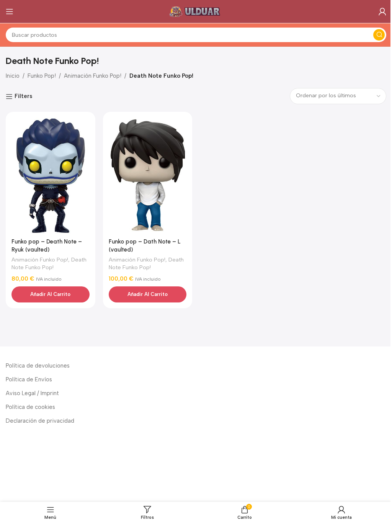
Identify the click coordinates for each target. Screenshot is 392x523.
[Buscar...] (379, 35)
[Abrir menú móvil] (9, 11)
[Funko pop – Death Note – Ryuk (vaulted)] (50, 176)
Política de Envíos (29, 379)
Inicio (13, 75)
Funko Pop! (42, 75)
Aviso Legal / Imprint (32, 393)
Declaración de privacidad (40, 420)
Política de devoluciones (38, 365)
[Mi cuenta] (382, 11)
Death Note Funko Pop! (49, 263)
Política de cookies (30, 407)
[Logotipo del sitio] (196, 11)
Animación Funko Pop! (92, 75)
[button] (50, 294)
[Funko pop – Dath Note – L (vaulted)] (148, 176)
